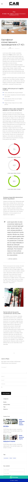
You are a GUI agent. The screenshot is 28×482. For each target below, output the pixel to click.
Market (14, 458)
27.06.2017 (4, 48)
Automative (6, 458)
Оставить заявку (14, 480)
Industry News (6, 404)
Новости (17, 48)
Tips (4, 406)
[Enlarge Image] (14, 27)
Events (4, 402)
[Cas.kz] (14, 3)
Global (10, 458)
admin (12, 48)
